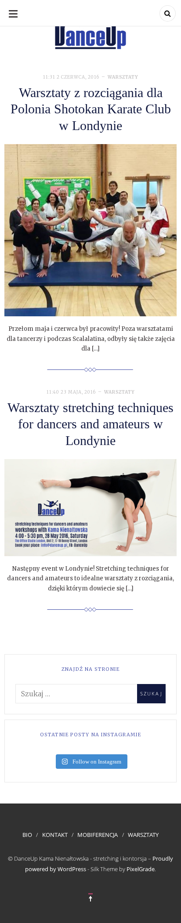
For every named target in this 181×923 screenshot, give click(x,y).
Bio (27, 835)
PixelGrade (141, 869)
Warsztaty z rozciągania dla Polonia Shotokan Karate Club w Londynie (91, 109)
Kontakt (55, 835)
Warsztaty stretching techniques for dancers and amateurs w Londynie (90, 424)
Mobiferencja (97, 835)
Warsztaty (123, 77)
